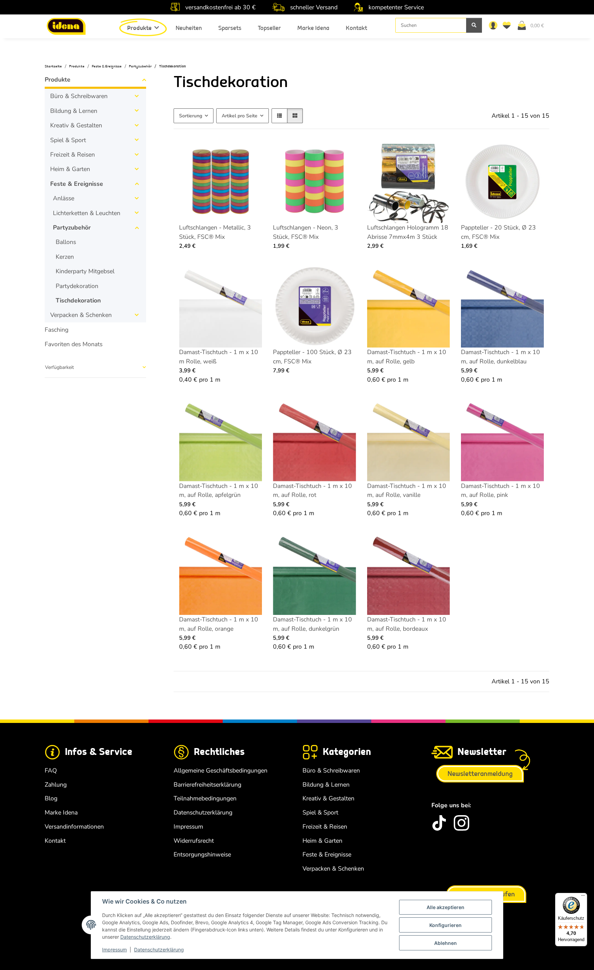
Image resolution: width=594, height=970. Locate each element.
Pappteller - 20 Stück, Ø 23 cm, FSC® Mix (498, 232)
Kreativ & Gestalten (76, 125)
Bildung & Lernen (73, 111)
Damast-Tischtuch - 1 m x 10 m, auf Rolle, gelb (406, 356)
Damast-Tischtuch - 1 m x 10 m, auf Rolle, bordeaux (406, 623)
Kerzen (65, 257)
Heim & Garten (70, 169)
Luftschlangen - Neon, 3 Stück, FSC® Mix (305, 232)
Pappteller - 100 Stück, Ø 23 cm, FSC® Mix (312, 356)
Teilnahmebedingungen (205, 798)
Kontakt (356, 28)
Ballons (66, 242)
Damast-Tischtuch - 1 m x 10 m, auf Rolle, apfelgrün (218, 490)
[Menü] (583, 897)
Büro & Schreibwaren (79, 96)
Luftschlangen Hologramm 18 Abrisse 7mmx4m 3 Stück (407, 232)
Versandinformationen (74, 826)
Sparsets (229, 28)
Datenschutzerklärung (145, 937)
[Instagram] (461, 823)
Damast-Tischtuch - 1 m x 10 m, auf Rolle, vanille (406, 490)
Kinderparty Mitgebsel (85, 271)
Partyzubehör (72, 227)
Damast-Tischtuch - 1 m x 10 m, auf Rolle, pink (500, 490)
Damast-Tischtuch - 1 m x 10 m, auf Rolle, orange (218, 623)
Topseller (269, 28)
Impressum (114, 949)
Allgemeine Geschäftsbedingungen (220, 770)
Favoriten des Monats (73, 344)
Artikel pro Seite (239, 116)
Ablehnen (445, 943)
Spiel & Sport (68, 140)
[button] (492, 25)
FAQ (51, 770)
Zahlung (56, 784)
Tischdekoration (78, 300)
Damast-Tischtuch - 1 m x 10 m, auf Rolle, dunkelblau (500, 356)
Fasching (56, 330)
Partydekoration (77, 286)
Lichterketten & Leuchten (86, 213)
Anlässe (63, 198)
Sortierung (190, 116)
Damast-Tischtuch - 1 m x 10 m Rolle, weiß (218, 356)
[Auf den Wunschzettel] (250, 151)
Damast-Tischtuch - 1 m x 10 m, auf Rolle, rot (312, 490)
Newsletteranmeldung (480, 774)
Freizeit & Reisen (72, 154)
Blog (51, 798)
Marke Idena (313, 28)
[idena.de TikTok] (439, 823)
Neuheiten (189, 28)
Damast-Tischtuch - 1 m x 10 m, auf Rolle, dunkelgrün (312, 623)
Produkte (57, 79)
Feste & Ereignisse (76, 184)
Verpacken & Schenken (81, 315)
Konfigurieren (445, 925)
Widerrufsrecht (194, 840)
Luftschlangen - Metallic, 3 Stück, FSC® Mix (215, 232)
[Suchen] (474, 25)
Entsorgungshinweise (202, 854)
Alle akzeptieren (445, 907)
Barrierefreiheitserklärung (207, 784)
